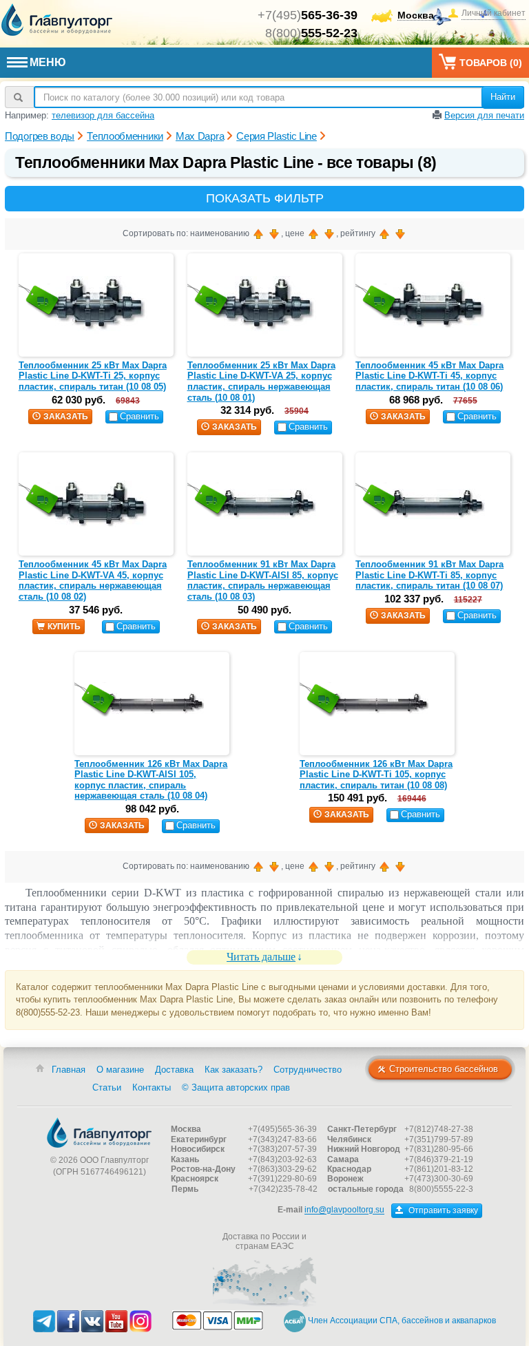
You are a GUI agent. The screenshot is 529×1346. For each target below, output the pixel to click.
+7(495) (307, 15)
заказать (65, 416)
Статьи (106, 1087)
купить (64, 626)
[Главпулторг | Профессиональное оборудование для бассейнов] (57, 19)
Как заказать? (233, 1069)
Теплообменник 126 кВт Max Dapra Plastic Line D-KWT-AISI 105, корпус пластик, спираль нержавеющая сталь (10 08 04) (150, 780)
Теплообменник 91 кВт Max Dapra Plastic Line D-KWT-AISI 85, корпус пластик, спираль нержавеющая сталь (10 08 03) (262, 580)
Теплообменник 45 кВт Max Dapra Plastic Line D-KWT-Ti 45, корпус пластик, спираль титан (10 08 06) (429, 376)
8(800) (311, 33)
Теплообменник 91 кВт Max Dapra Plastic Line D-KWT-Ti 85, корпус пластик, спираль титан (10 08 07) (429, 575)
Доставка (174, 1069)
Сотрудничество (307, 1069)
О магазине (120, 1069)
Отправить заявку (442, 1210)
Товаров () (490, 62)
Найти (502, 97)
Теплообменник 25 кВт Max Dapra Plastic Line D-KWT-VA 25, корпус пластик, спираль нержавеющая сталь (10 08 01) (261, 381)
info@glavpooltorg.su (344, 1210)
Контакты (151, 1087)
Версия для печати (484, 115)
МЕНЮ (48, 62)
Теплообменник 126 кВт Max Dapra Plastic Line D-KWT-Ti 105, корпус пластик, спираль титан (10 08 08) (376, 774)
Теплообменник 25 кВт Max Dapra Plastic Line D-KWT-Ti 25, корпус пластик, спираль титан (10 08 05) (93, 376)
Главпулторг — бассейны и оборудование (99, 1132)
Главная (68, 1069)
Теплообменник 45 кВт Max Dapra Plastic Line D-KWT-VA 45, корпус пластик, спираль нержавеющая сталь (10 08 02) (93, 580)
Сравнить (139, 416)
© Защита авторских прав (236, 1087)
